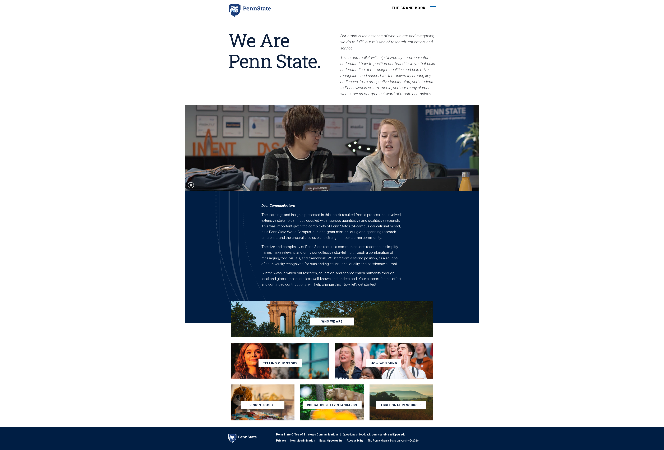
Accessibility (355, 440)
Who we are (331, 321)
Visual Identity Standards (332, 405)
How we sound (384, 363)
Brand (409, 8)
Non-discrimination (302, 440)
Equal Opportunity (330, 440)
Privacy (281, 440)
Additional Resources (401, 405)
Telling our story (280, 363)
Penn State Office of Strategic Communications (307, 434)
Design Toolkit (263, 405)
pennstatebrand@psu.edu (388, 434)
